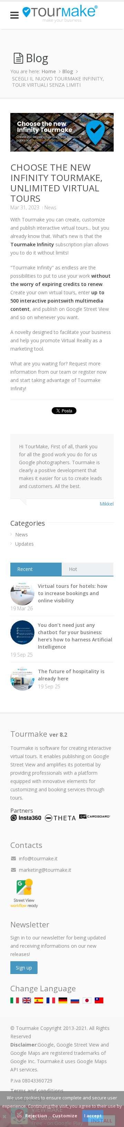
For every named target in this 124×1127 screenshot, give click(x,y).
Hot (73, 569)
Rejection (36, 1115)
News (50, 207)
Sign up (24, 967)
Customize (64, 1115)
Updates (24, 544)
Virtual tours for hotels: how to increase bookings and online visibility (72, 593)
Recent (25, 569)
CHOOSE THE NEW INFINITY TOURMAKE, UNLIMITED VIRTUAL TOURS (56, 182)
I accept (93, 1116)
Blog (67, 71)
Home (49, 71)
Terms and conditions (36, 1090)
